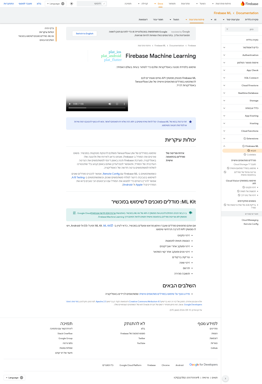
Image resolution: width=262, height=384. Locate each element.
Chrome (166, 365)
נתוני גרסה (67, 343)
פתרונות (185, 3)
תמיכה (128, 3)
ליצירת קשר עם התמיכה (61, 328)
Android (127, 184)
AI (215, 19)
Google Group (65, 338)
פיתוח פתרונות (223, 3)
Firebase (192, 45)
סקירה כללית (251, 19)
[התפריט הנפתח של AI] (210, 19)
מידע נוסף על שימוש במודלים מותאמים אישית (164, 294)
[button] (244, 47)
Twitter (142, 338)
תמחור (172, 3)
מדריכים (214, 328)
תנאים (215, 377)
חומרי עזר (158, 19)
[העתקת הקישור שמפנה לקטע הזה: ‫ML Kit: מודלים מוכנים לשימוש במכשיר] (108, 202)
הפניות (215, 333)
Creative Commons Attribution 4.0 (145, 301)
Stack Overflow (65, 333)
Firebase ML (222, 13)
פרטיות (205, 377)
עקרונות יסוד (233, 19)
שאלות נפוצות (66, 348)
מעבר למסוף (25, 3)
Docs (160, 3)
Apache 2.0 (101, 301)
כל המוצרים (107, 365)
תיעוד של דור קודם (63, 353)
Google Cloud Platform (130, 365)
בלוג (39, 3)
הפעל (203, 3)
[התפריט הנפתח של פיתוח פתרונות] (212, 3)
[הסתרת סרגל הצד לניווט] (225, 379)
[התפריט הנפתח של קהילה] (137, 3)
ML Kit (106, 225)
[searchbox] (241, 29)
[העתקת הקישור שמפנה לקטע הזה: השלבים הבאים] (160, 286)
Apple (139, 184)
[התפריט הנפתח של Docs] (154, 3)
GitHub (214, 348)
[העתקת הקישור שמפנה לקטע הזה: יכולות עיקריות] (162, 140)
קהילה (144, 3)
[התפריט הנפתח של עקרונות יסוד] (222, 19)
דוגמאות (143, 19)
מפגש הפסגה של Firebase (133, 333)
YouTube (141, 343)
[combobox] (92, 3)
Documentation (247, 13)
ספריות (214, 343)
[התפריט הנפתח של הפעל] (196, 3)
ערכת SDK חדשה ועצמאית (103, 213)
